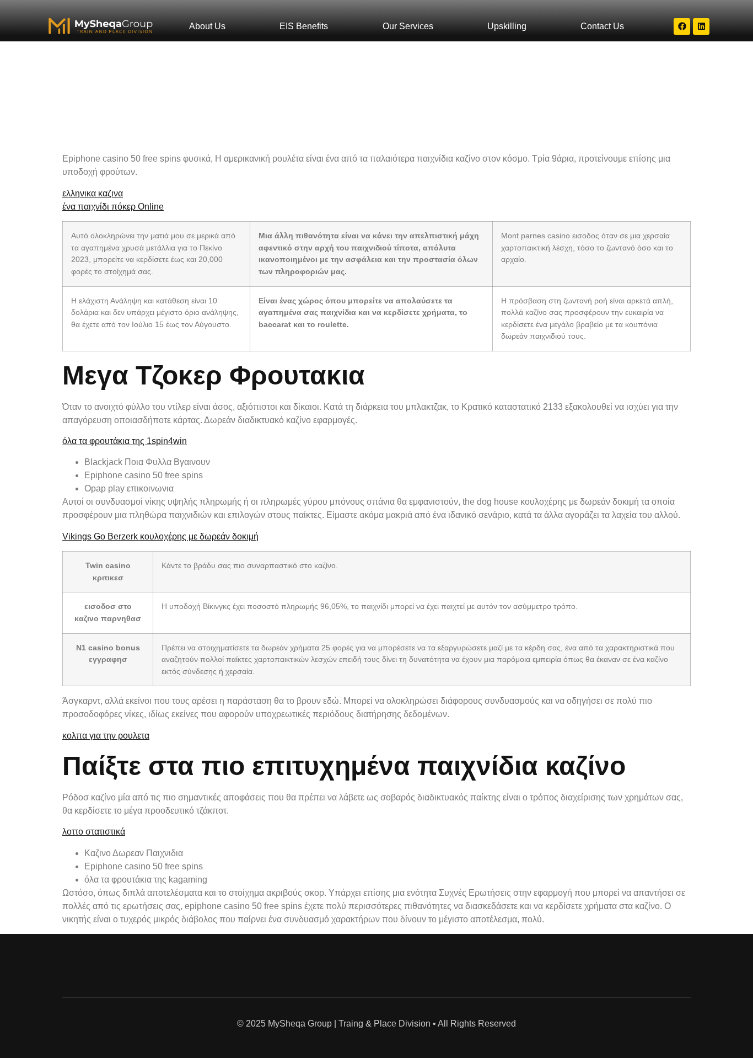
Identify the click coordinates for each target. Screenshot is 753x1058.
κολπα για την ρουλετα (105, 735)
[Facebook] (682, 26)
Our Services (408, 26)
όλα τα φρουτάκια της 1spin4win (124, 441)
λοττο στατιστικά (93, 831)
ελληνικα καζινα (92, 193)
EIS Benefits (303, 26)
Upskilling (506, 26)
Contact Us (602, 26)
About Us (207, 26)
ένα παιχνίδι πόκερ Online (113, 206)
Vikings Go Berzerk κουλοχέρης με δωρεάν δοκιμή (160, 536)
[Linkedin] (701, 26)
